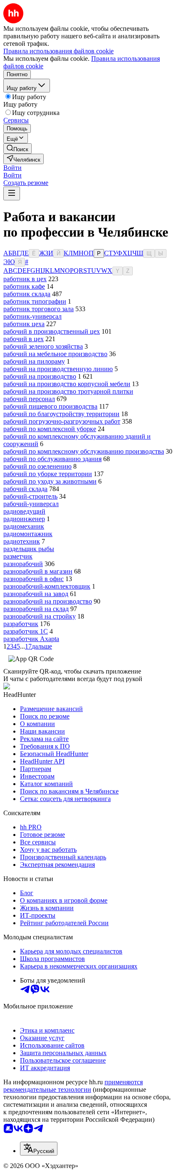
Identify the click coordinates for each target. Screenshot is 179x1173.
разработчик (20, 623)
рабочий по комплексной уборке (49, 428)
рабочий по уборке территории (47, 473)
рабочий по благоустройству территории (61, 413)
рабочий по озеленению (37, 466)
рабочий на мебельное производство (55, 353)
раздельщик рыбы (28, 548)
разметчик (17, 556)
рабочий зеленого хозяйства (43, 346)
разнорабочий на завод (35, 593)
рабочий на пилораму (34, 361)
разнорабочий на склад (36, 608)
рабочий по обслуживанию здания (52, 458)
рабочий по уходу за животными (50, 481)
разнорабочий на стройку (39, 616)
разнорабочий (23, 563)
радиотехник (21, 541)
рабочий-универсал (31, 503)
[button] (12, 167)
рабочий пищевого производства (50, 406)
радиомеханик (23, 526)
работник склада (26, 293)
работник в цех (25, 278)
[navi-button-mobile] (11, 193)
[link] (17, 148)
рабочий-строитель (30, 496)
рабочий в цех (23, 338)
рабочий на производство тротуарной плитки (68, 391)
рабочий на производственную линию (58, 368)
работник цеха (24, 323)
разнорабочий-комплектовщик (46, 586)
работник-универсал (32, 316)
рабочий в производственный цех (51, 331)
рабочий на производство (39, 376)
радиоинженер (24, 518)
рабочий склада (25, 488)
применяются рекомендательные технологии (73, 1085)
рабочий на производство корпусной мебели (66, 383)
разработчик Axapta (31, 638)
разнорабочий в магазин (37, 571)
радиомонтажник (27, 533)
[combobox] (38, 1149)
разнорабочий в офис (33, 578)
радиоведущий (24, 511)
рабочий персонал (29, 398)
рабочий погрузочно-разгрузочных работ (61, 421)
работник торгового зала (38, 308)
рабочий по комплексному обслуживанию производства (83, 451)
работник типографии (34, 301)
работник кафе (24, 286)
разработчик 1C (25, 631)
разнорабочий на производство (47, 601)
